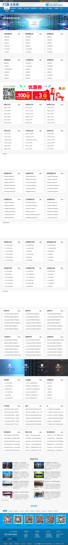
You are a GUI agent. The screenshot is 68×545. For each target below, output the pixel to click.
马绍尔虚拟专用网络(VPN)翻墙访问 (11, 352)
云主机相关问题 (48, 535)
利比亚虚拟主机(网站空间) (52, 211)
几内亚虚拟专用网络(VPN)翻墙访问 (54, 314)
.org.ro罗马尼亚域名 (8, 245)
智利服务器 (28, 43)
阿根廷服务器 (28, 37)
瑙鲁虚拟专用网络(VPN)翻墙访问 (11, 343)
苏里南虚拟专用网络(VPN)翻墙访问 (33, 352)
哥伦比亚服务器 (29, 49)
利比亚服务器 (50, 75)
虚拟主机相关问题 (49, 536)
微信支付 (58, 535)
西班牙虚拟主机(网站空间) (9, 191)
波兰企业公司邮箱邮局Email (31, 392)
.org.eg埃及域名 (50, 274)
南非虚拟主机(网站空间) (52, 205)
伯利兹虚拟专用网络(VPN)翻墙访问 (54, 346)
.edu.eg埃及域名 (50, 280)
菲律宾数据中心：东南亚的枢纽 (19, 462)
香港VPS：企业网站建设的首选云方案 (33, 447)
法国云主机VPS (7, 110)
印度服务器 (6, 75)
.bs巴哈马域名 (29, 257)
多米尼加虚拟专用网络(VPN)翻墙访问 (55, 349)
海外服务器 (11, 1)
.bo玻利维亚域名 (50, 251)
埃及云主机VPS (50, 133)
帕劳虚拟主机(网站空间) (31, 211)
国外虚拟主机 (16, 543)
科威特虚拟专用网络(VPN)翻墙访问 (11, 317)
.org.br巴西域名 (50, 257)
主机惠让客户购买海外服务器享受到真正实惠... (49, 1)
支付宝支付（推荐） (60, 534)
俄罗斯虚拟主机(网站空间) (9, 185)
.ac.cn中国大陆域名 (8, 271)
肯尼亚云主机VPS (51, 136)
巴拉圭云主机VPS (51, 122)
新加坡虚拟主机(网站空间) (9, 208)
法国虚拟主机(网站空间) (9, 179)
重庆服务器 (49, 383)
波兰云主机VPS (7, 116)
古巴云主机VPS (29, 119)
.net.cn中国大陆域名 (8, 283)
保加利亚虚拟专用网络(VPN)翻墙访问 (33, 329)
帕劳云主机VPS (29, 148)
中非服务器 (49, 78)
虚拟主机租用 (37, 536)
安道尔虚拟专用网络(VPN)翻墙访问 (33, 320)
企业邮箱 (10, 543)
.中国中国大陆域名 (8, 274)
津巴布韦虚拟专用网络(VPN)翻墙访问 (55, 326)
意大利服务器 (50, 52)
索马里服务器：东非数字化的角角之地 (21, 481)
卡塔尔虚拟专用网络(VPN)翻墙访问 (11, 314)
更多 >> (19, 34)
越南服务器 (6, 63)
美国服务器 (6, 40)
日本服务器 (6, 66)
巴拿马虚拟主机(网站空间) (31, 185)
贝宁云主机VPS (50, 148)
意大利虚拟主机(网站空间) (9, 188)
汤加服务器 (28, 69)
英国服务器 (49, 37)
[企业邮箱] (34, 298)
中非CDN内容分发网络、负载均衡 (11, 424)
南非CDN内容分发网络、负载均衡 (11, 412)
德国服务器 (49, 43)
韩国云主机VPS (7, 145)
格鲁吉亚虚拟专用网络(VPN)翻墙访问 (12, 320)
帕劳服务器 (28, 75)
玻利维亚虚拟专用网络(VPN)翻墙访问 (33, 343)
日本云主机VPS (7, 133)
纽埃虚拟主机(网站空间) (31, 208)
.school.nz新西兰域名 (30, 274)
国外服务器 (5, 1)
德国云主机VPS (7, 113)
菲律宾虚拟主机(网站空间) (9, 211)
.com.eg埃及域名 (50, 283)
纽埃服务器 (28, 72)
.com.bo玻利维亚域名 (51, 248)
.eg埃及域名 (49, 286)
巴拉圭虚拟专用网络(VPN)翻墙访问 (33, 349)
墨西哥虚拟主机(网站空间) (31, 179)
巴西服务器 (28, 40)
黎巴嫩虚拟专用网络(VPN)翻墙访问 (11, 329)
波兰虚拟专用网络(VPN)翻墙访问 (32, 314)
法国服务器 (49, 40)
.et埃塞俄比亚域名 (51, 271)
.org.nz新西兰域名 (29, 271)
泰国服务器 (6, 78)
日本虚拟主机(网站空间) (9, 214)
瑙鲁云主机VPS (29, 145)
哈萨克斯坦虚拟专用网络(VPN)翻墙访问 (12, 323)
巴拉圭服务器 (28, 52)
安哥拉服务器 (50, 66)
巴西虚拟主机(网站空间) (52, 179)
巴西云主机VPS (50, 107)
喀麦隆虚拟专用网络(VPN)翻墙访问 (54, 329)
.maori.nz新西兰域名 (30, 277)
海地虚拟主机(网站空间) (31, 191)
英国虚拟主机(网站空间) (9, 176)
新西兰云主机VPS (29, 133)
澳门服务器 (49, 398)
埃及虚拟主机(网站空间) (52, 202)
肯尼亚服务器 (50, 69)
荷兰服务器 (49, 49)
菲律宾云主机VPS (8, 142)
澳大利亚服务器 (29, 66)
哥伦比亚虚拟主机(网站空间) (53, 185)
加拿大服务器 (7, 46)
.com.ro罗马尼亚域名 (8, 260)
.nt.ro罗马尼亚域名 (8, 248)
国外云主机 (23, 543)
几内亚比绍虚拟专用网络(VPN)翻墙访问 (55, 317)
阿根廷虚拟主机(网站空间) (52, 176)
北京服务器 (49, 389)
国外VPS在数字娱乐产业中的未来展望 (12, 444)
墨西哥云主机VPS (29, 116)
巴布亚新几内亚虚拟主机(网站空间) (33, 214)
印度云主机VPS (7, 136)
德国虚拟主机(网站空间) (9, 182)
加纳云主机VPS (50, 145)
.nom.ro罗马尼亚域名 (8, 251)
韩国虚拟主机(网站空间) (9, 205)
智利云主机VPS (50, 113)
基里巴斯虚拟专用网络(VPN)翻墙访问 (12, 346)
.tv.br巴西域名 (50, 254)
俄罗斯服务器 (50, 46)
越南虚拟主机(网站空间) (9, 202)
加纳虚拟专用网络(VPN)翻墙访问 (54, 320)
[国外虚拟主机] (34, 229)
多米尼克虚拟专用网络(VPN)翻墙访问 (55, 352)
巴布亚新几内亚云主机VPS (31, 139)
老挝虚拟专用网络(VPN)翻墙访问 (11, 326)
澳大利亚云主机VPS (30, 136)
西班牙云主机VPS (8, 122)
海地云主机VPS (29, 122)
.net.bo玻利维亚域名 (51, 245)
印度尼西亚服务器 (8, 69)
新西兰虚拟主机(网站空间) (31, 202)
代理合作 (25, 536)
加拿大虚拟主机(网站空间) (31, 182)
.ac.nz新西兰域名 (29, 286)
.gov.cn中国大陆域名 (8, 277)
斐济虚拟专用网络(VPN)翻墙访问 (11, 340)
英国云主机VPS (7, 107)
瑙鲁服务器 (28, 78)
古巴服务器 (6, 52)
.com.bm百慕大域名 (30, 248)
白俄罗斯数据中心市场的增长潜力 (52, 462)
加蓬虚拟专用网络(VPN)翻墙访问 (54, 323)
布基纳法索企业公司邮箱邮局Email (33, 389)
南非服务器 (49, 72)
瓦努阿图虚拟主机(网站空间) (32, 217)
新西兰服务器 (28, 63)
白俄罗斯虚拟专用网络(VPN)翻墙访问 (33, 323)
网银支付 (58, 536)
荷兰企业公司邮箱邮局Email (31, 398)
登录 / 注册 (63, 1)
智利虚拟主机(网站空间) (52, 182)
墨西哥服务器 (7, 37)
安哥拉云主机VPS (51, 142)
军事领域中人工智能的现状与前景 (54, 421)
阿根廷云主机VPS (51, 110)
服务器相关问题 (48, 534)
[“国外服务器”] (34, 92)
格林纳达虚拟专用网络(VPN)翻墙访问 (55, 355)
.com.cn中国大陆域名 (8, 280)
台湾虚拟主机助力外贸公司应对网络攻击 (55, 441)
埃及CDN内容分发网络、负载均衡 (11, 409)
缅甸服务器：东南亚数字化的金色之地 (52, 472)
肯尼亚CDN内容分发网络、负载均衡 (11, 415)
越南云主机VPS (7, 148)
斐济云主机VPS (29, 142)
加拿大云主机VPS (29, 110)
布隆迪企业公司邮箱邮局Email (32, 395)
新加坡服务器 (7, 72)
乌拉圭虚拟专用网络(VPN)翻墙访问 (33, 340)
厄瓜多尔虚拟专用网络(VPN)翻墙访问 (33, 346)
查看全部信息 (34, 505)
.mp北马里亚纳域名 (30, 245)
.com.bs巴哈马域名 (30, 254)
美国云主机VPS (29, 107)
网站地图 (5, 543)
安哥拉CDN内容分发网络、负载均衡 (11, 421)
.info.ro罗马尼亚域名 (8, 254)
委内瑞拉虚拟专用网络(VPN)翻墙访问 (33, 355)
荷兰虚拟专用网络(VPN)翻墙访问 (32, 317)
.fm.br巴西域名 (50, 260)
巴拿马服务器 (7, 49)
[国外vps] (34, 161)
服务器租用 (37, 534)
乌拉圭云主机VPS (51, 119)
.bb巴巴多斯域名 (29, 260)
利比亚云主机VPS (51, 139)
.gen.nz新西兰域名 (29, 280)
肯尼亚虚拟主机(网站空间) (52, 208)
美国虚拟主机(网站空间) (31, 176)
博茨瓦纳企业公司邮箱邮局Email (32, 386)
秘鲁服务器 (28, 46)
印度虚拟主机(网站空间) (9, 217)
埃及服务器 (49, 63)
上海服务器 (49, 392)
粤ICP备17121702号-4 (60, 543)
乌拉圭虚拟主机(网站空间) (52, 188)
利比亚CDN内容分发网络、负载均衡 (11, 418)
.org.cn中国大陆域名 (8, 286)
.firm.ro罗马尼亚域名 (8, 257)
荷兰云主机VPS (7, 119)
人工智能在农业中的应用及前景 (53, 409)
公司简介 (25, 534)
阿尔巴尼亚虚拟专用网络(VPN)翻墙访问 (34, 326)
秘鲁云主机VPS (50, 116)
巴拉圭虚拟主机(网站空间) (52, 191)
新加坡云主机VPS (8, 139)
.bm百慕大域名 (29, 251)
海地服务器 (6, 43)
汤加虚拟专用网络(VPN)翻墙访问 (11, 349)
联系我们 (9, 539)
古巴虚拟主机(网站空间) (31, 188)
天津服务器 (49, 386)
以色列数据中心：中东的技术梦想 (20, 472)
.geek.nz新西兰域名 (30, 283)
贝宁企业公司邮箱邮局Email (31, 383)
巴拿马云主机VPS (29, 113)
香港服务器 (49, 395)
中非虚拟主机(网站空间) (52, 217)
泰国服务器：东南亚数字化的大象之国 (52, 492)
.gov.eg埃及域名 (50, 277)
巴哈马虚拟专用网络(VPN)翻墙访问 (54, 343)
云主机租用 (37, 535)
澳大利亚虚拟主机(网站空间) (32, 205)
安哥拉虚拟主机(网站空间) (52, 214)
